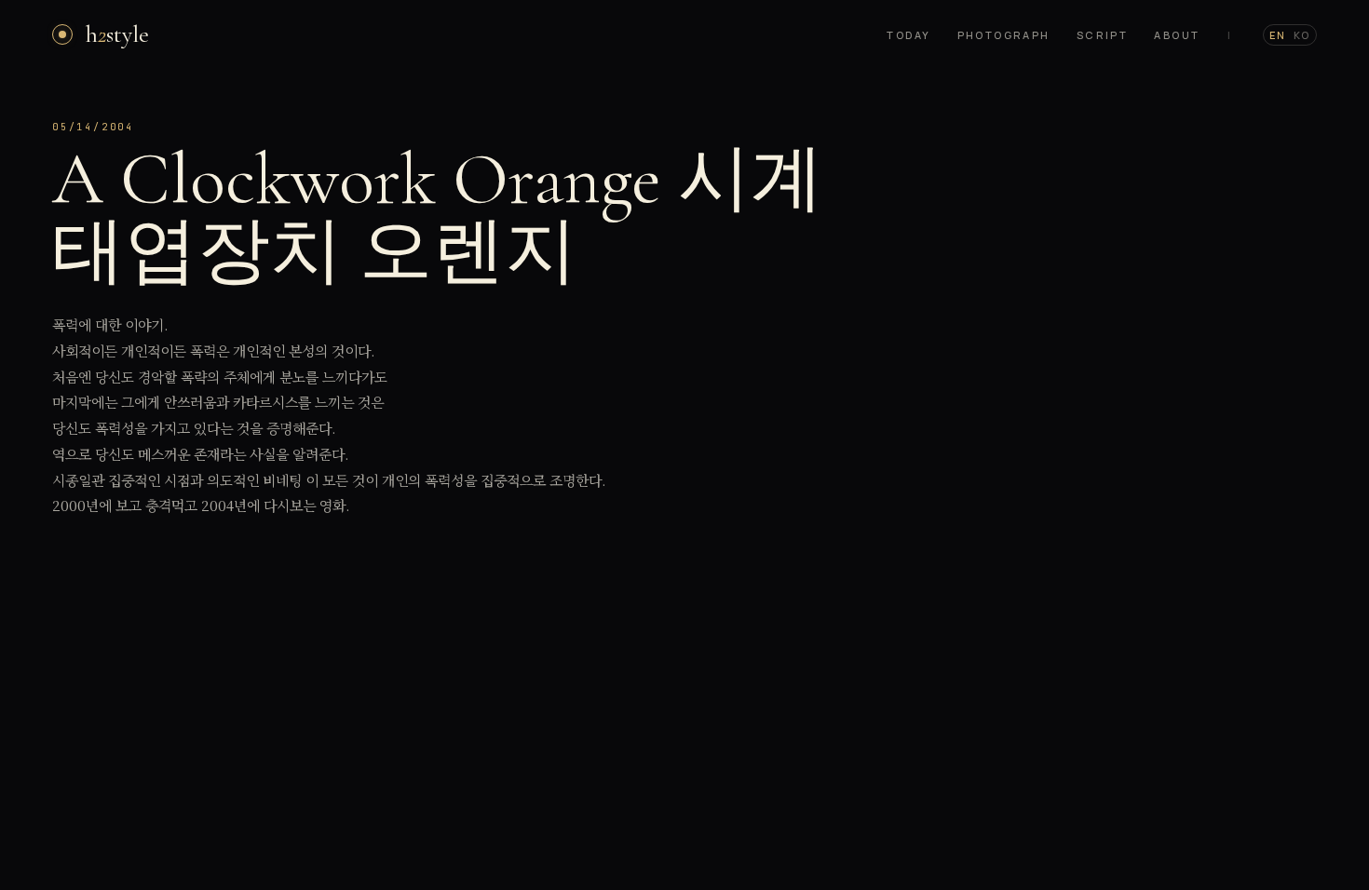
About (1177, 35)
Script (1103, 35)
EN (1277, 35)
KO (1302, 35)
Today (908, 35)
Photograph (1003, 35)
